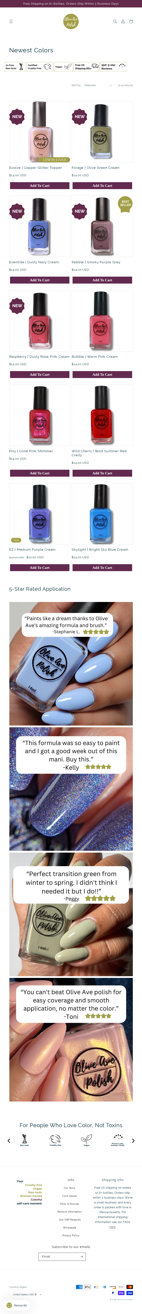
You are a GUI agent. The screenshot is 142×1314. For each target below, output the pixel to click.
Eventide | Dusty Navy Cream (34, 262)
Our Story (70, 1188)
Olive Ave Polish (125, 1299)
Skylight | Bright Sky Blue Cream (100, 550)
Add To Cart (40, 186)
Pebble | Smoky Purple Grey (96, 262)
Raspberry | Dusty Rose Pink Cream (39, 357)
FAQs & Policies (69, 1204)
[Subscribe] (82, 1256)
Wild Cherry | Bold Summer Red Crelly (99, 453)
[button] (11, 21)
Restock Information (69, 1211)
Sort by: (76, 85)
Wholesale (69, 1227)
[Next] (133, 1141)
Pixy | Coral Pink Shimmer (31, 451)
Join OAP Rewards (70, 1219)
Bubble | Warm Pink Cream (95, 357)
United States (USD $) (25, 1294)
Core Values (69, 1196)
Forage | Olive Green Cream (95, 168)
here (112, 1227)
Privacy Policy (71, 1235)
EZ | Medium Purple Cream (32, 550)
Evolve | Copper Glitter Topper (35, 168)
